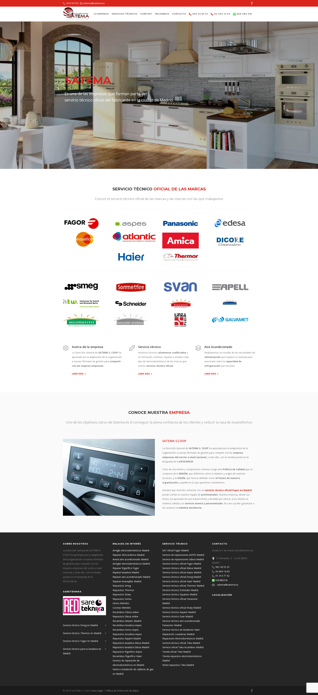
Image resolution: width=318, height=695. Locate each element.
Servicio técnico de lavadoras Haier (181, 629)
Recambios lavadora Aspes (127, 625)
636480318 (222, 580)
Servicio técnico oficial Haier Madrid (181, 581)
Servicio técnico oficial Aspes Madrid (181, 572)
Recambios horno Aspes (126, 629)
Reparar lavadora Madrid (126, 572)
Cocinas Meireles (122, 607)
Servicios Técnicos (124, 13)
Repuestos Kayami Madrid (127, 638)
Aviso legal (97, 690)
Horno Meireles (121, 603)
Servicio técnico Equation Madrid (179, 594)
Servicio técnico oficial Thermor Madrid (183, 585)
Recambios (162, 13)
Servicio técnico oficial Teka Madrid (181, 643)
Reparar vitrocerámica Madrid (128, 554)
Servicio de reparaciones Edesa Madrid (183, 559)
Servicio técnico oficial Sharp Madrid (181, 607)
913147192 (72, 3)
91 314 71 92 (223, 575)
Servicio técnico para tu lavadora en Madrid (82, 651)
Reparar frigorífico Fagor (126, 568)
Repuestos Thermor (123, 590)
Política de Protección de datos (122, 690)
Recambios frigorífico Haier (127, 656)
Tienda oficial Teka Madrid (176, 651)
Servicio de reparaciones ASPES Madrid (183, 554)
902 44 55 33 (200, 13)
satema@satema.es (94, 3)
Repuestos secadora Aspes (127, 634)
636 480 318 (244, 13)
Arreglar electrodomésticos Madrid (131, 563)
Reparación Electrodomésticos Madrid (182, 638)
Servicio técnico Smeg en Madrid (80, 625)
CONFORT (146, 13)
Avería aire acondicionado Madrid (130, 559)
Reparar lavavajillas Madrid (127, 581)
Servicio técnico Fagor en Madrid (80, 641)
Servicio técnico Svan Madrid (177, 616)
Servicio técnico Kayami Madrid (179, 612)
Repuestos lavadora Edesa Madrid (131, 643)
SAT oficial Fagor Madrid (175, 550)
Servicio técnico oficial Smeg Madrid (181, 576)
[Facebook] (251, 3)
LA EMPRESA (101, 13)
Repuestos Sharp (122, 594)
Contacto (179, 13)
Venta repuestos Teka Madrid (178, 665)
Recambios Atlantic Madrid (127, 620)
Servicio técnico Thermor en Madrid (82, 633)
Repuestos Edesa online (125, 616)
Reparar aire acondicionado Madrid (131, 576)
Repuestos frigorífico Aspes (127, 651)
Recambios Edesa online (126, 612)
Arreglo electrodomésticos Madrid (131, 550)
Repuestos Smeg (122, 585)
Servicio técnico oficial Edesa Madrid (181, 568)
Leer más (78, 374)
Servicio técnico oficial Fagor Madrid (181, 563)
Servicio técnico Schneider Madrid (180, 590)
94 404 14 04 (222, 13)
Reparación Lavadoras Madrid (178, 634)
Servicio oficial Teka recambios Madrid (183, 647)
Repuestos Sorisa (122, 598)
